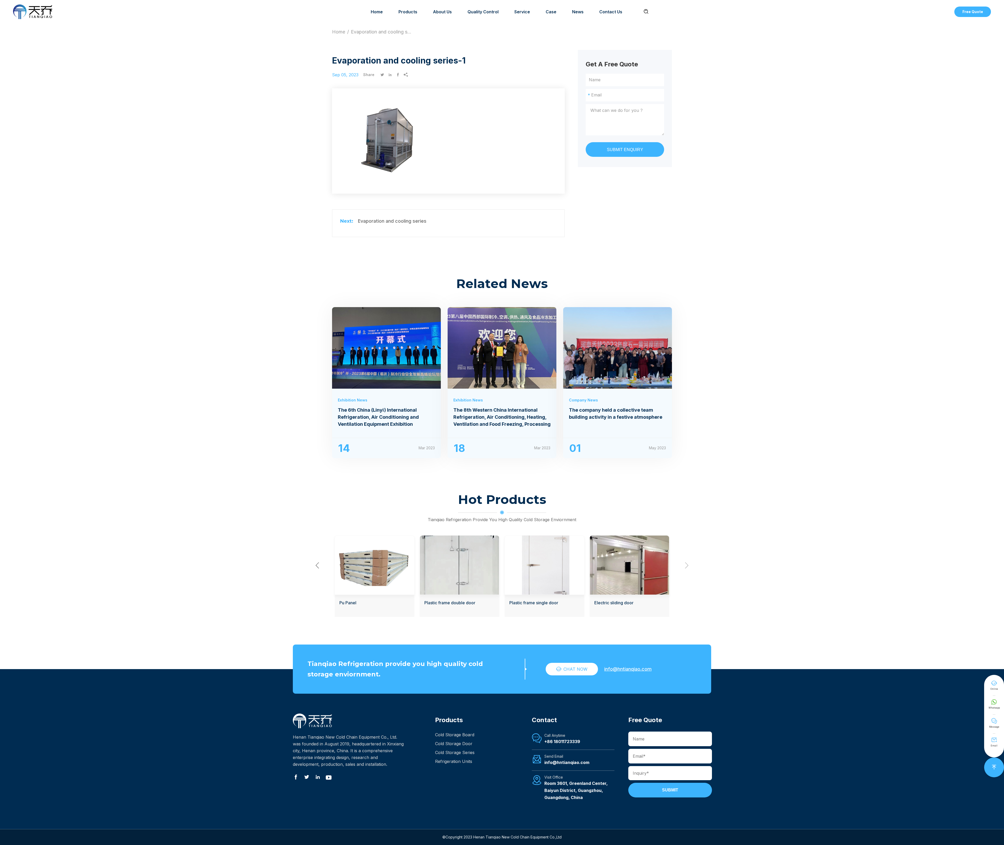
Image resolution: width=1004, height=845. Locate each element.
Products (407, 11)
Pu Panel (347, 602)
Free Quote (972, 11)
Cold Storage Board (454, 734)
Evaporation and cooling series (392, 221)
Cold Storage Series (455, 752)
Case (551, 11)
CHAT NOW (571, 669)
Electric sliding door (614, 602)
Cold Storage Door (453, 743)
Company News (583, 400)
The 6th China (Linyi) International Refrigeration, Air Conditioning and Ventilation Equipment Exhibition (378, 417)
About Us (442, 11)
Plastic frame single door (533, 602)
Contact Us (610, 11)
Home (377, 11)
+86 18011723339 (562, 741)
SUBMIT (670, 790)
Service (522, 11)
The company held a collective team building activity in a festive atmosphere (615, 413)
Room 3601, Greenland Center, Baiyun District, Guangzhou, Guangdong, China (576, 790)
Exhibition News (352, 400)
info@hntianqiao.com (628, 669)
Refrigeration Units (453, 761)
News (578, 11)
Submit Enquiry (625, 149)
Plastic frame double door (449, 602)
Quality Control (483, 11)
